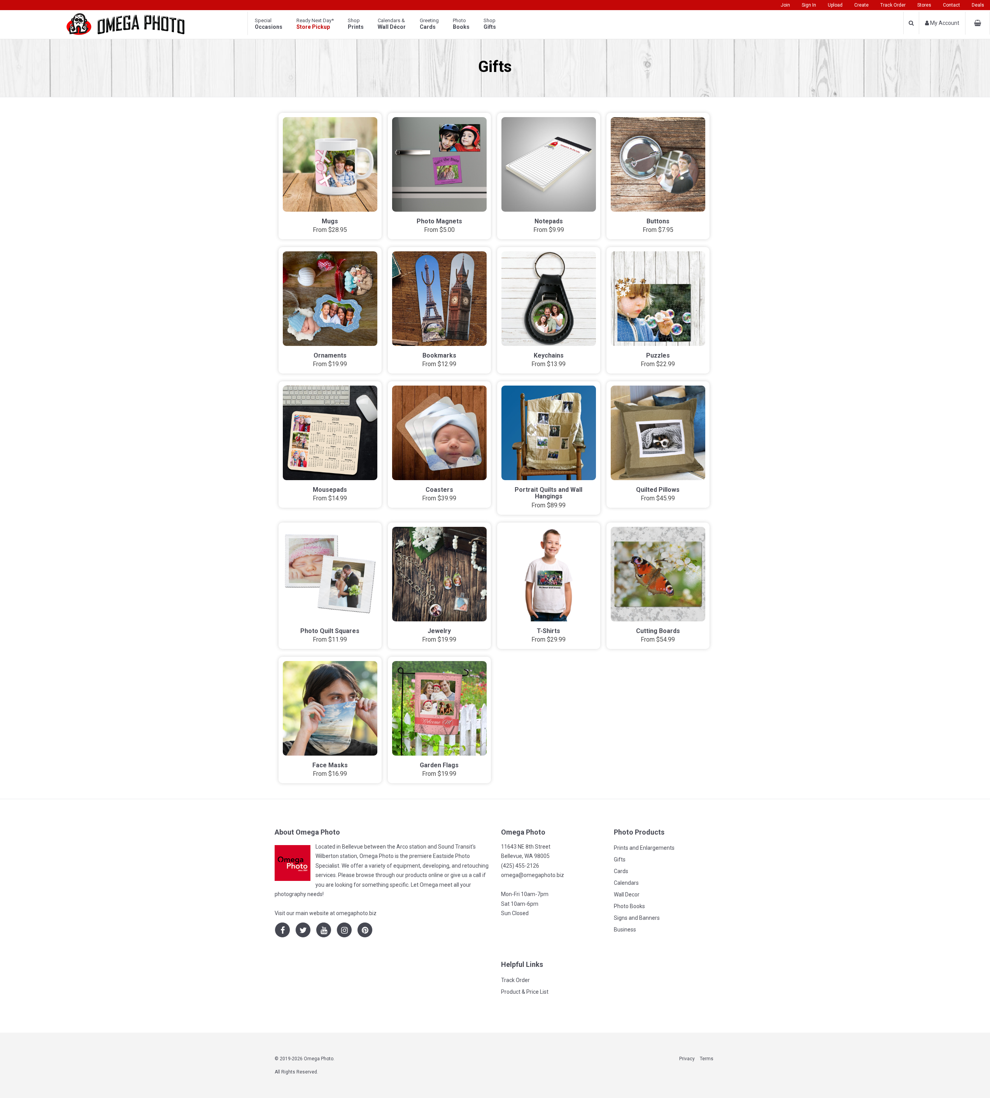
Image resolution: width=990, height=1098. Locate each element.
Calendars (626, 883)
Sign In (809, 5)
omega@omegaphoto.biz (532, 875)
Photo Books (629, 906)
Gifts (620, 859)
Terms (706, 1058)
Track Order (893, 5)
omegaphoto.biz (356, 913)
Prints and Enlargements (644, 848)
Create (861, 5)
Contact (951, 5)
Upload (835, 5)
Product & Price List (524, 992)
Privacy (687, 1058)
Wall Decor (627, 894)
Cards (621, 871)
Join (785, 5)
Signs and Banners (637, 918)
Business (625, 929)
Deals (978, 5)
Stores (924, 5)
